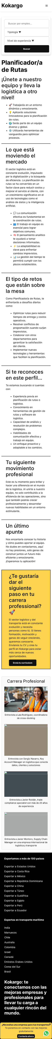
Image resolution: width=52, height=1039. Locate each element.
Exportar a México (14, 876)
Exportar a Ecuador (15, 910)
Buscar (26, 49)
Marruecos (10, 932)
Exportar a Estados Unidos (19, 866)
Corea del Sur (12, 966)
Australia (9, 942)
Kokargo (12, 5)
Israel (7, 952)
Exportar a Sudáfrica (16, 895)
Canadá (8, 957)
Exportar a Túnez (14, 890)
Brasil (7, 971)
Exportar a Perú (13, 905)
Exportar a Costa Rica (16, 871)
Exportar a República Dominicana (23, 881)
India (7, 927)
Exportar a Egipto (14, 900)
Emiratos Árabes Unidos (18, 961)
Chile (7, 937)
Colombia (9, 947)
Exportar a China (14, 886)
